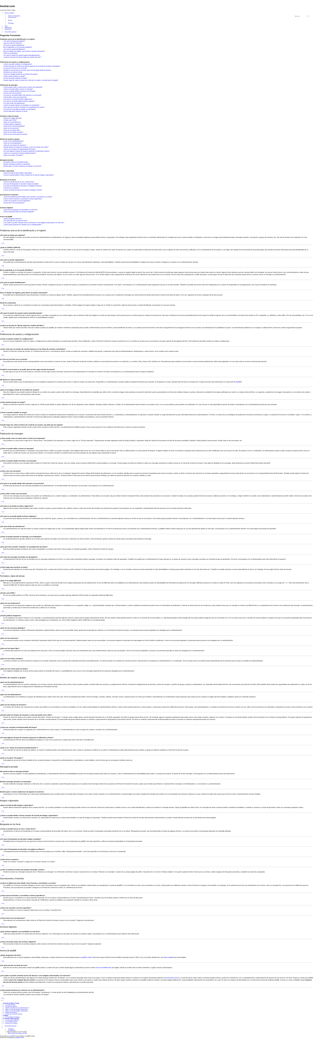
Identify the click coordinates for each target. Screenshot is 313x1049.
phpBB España (19, 1037)
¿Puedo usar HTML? (10, 120)
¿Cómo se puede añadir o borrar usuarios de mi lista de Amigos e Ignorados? (28, 175)
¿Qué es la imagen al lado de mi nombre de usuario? (20, 74)
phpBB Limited (86, 957)
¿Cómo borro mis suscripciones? (14, 203)
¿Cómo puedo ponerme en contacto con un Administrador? (22, 224)
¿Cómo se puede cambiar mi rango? (15, 78)
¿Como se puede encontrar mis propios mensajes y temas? (22, 190)
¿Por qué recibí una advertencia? (14, 103)
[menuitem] (13, 16)
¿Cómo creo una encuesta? (12, 93)
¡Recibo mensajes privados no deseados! (16, 164)
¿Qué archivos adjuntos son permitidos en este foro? (20, 210)
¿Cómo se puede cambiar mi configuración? (17, 64)
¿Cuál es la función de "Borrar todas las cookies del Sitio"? (22, 57)
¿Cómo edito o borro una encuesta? (15, 97)
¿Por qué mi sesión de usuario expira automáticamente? (21, 55)
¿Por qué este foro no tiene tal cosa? (15, 220)
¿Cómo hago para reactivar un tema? (15, 111)
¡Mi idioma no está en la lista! (12, 72)
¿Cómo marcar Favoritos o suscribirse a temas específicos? (22, 199)
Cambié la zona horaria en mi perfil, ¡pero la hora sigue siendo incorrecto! (27, 70)
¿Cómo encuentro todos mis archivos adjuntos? (18, 212)
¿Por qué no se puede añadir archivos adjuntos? (19, 101)
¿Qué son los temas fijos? (11, 130)
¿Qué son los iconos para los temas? (15, 134)
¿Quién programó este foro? (12, 218)
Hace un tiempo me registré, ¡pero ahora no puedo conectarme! (24, 51)
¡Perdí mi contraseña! (10, 53)
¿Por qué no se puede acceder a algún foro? (17, 99)
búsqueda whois (172, 978)
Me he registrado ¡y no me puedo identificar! (17, 47)
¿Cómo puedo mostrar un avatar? (14, 76)
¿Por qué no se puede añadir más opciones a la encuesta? (22, 95)
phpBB (238, 382)
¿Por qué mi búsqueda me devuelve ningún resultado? (21, 184)
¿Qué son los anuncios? (11, 128)
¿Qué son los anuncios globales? (14, 126)
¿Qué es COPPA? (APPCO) (12, 43)
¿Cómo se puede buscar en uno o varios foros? (18, 182)
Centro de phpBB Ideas (103, 967)
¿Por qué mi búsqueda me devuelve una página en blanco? (22, 186)
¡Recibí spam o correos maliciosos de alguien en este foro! (22, 166)
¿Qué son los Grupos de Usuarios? (14, 145)
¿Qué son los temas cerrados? (13, 132)
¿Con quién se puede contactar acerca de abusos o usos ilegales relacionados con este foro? (33, 222)
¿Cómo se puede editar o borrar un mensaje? (18, 89)
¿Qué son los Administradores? (13, 141)
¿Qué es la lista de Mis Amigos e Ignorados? (17, 173)
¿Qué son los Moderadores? (12, 143)
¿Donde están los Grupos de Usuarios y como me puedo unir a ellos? (26, 147)
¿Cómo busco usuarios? (11, 188)
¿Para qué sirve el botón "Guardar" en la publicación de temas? (24, 107)
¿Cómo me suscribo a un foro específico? (16, 201)
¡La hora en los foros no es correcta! (15, 68)
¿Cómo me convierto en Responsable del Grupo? (19, 149)
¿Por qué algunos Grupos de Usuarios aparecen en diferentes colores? (26, 151)
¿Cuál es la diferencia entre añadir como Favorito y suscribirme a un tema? (27, 197)
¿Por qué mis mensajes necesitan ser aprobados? (19, 109)
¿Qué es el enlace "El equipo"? (13, 155)
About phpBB (168, 957)
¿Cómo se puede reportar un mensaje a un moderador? (21, 105)
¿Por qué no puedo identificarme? (14, 49)
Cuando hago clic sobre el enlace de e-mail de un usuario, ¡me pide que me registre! (30, 80)
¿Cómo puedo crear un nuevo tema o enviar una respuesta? (23, 87)
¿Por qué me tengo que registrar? (14, 41)
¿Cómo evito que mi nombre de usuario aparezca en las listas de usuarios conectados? (31, 66)
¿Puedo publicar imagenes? (12, 124)
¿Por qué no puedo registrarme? (13, 45)
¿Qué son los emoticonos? (12, 122)
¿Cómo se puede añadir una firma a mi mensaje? (19, 91)
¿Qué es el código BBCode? (12, 118)
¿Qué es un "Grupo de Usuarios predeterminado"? (19, 153)
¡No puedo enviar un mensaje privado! (15, 162)
